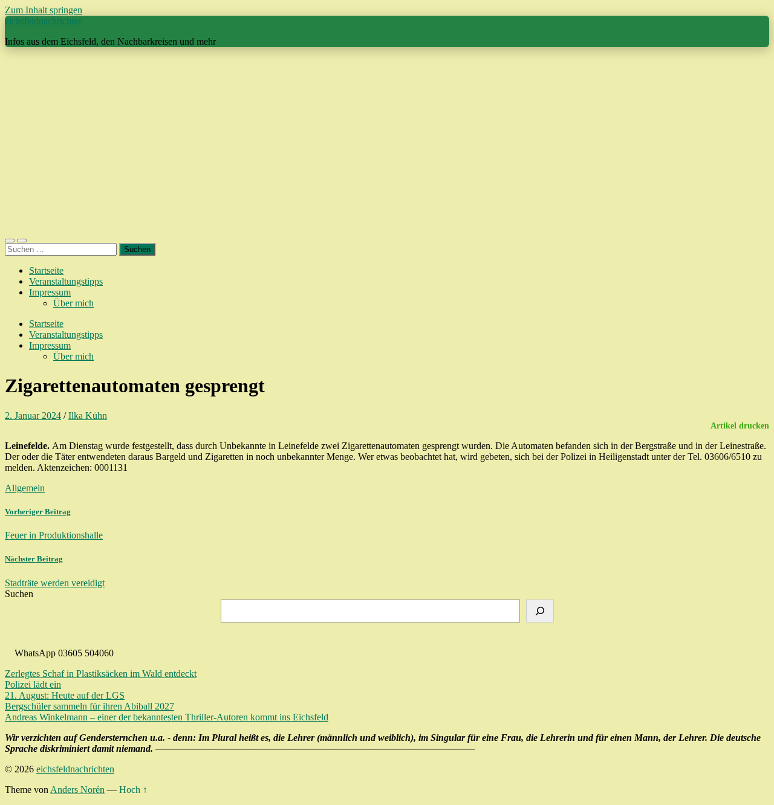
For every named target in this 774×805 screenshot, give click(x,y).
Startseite (46, 270)
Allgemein (25, 488)
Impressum (50, 292)
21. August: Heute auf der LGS (65, 695)
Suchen (19, 594)
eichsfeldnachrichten (44, 21)
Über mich (73, 303)
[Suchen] (540, 611)
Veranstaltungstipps (66, 281)
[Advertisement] (387, 141)
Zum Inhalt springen (43, 10)
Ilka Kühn (87, 415)
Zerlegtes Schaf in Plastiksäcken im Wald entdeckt (101, 673)
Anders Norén (77, 789)
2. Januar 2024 (33, 415)
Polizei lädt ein (33, 684)
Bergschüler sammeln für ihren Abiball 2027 (89, 706)
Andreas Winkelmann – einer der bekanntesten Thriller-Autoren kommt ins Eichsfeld (166, 717)
